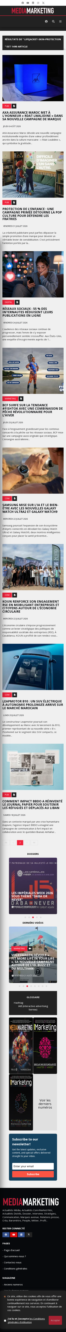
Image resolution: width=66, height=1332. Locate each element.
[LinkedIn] (33, 2)
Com (7, 498)
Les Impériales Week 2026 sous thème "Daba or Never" (32, 896)
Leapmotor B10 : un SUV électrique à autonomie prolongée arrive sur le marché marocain (32, 704)
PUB (7, 106)
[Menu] (60, 21)
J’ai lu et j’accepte (26, 1320)
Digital (8, 302)
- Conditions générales (14, 1268)
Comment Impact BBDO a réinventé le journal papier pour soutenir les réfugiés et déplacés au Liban (32, 804)
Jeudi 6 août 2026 (12, 126)
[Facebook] (22, 2)
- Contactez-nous (11, 1262)
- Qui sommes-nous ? (14, 1256)
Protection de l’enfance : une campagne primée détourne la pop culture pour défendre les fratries (32, 214)
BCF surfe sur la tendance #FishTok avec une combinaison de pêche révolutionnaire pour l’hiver (32, 410)
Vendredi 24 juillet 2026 (15, 322)
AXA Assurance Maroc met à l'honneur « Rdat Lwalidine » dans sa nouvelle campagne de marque (32, 115)
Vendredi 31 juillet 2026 (15, 226)
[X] (43, 2)
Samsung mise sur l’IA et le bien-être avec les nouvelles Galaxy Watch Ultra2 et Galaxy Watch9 (30, 508)
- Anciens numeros (12, 1284)
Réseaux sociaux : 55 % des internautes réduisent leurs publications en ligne (27, 312)
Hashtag (18, 1002)
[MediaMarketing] (33, 10)
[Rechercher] (53, 21)
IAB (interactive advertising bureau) (33, 1007)
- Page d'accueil (11, 1250)
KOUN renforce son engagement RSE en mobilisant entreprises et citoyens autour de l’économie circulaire (30, 606)
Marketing (10, 398)
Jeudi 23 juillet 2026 (13, 422)
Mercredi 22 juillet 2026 (15, 519)
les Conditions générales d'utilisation (26, 1320)
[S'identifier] (46, 21)
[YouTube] (27, 2)
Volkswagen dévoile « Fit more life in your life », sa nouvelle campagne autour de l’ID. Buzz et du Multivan (32, 962)
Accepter (55, 1320)
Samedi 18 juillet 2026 (14, 815)
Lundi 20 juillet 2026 (13, 715)
